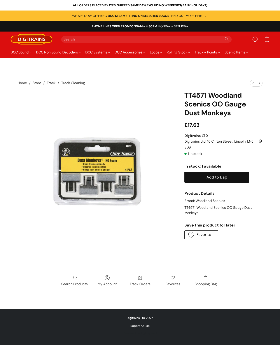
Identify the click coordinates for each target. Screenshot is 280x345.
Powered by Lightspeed (140, 333)
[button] (31, 39)
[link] (189, 15)
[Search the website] (226, 39)
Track (51, 83)
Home (22, 83)
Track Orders (140, 284)
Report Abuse (140, 326)
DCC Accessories (129, 52)
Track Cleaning (73, 83)
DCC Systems (96, 52)
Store (37, 83)
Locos (155, 52)
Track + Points (206, 52)
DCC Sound (20, 52)
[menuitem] (253, 83)
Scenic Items (235, 52)
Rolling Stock (177, 52)
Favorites (173, 284)
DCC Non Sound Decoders (57, 52)
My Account (107, 284)
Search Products (74, 284)
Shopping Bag (206, 284)
